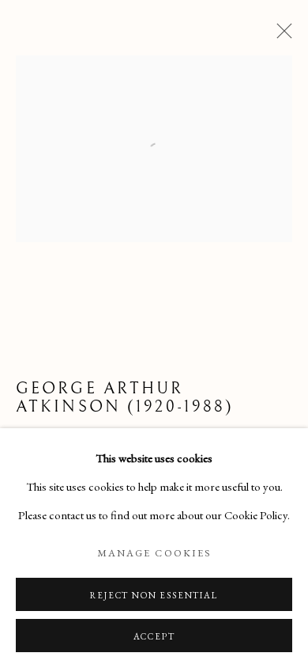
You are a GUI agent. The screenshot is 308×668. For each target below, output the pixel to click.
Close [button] (280, 35)
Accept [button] (154, 636)
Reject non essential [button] (153, 595)
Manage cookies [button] (154, 553)
